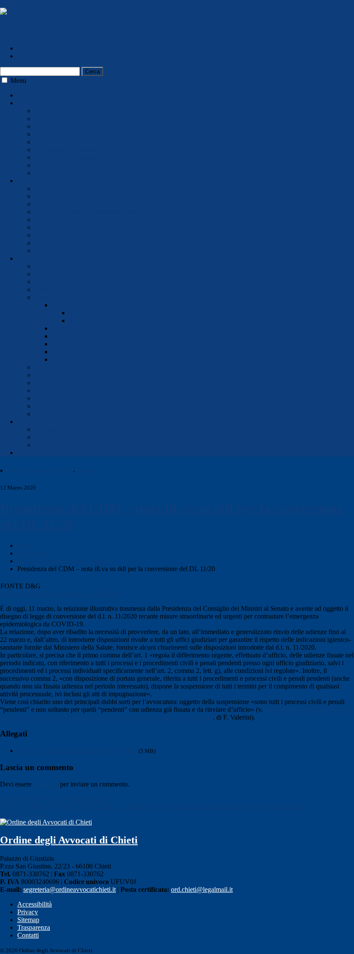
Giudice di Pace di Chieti (86, 336)
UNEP (44, 382)
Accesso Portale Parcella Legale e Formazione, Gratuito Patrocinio (125, 266)
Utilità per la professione (68, 413)
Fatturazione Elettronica (67, 165)
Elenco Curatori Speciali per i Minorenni (90, 204)
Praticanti (47, 242)
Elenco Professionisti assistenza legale (86, 211)
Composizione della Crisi (69, 445)
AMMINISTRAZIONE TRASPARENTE (76, 452)
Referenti (47, 126)
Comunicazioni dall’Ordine (72, 173)
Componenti (51, 110)
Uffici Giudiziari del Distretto (92, 359)
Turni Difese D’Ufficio (66, 250)
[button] (4, 80)
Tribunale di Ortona (78, 328)
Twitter (27, 56)
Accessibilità (34, 904)
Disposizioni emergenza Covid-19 (38, 470)
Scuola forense (55, 141)
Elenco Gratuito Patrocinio (71, 235)
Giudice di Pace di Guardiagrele (95, 343)
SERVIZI (30, 258)
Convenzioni (52, 367)
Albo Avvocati (54, 188)
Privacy (27, 912)
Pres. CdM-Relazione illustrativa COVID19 (60, 593)
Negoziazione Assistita (65, 149)
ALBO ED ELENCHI (48, 180)
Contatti (28, 935)
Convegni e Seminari (63, 375)
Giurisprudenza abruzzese (70, 398)
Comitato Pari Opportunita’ (72, 437)
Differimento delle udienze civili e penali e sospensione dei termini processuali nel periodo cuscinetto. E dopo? (175, 713)
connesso (45, 784)
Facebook (30, 48)
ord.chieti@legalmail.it (202, 889)
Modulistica (50, 281)
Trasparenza (33, 927)
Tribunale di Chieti (77, 305)
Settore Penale (88, 320)
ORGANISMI (37, 421)
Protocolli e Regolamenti (68, 274)
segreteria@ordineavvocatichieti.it (69, 889)
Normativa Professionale (68, 157)
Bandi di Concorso (60, 289)
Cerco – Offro (54, 390)
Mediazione (50, 429)
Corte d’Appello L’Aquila (87, 351)
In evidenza (88, 470)
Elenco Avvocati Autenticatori (75, 196)
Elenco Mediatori (58, 219)
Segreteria (48, 134)
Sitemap (28, 919)
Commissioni (52, 118)
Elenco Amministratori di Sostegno (82, 227)
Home (25, 545)
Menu (18, 80)
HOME (27, 95)
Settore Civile (87, 312)
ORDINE (30, 103)
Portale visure (53, 406)
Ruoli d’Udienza (57, 297)
